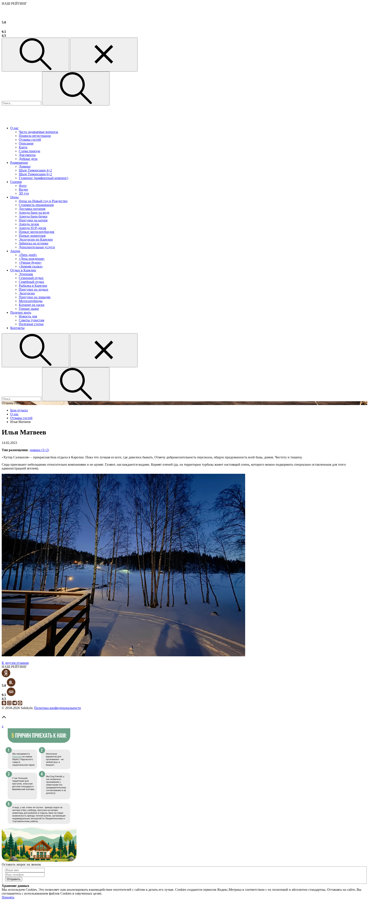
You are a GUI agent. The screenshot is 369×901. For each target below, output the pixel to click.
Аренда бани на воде (34, 212)
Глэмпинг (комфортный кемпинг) (43, 178)
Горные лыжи (29, 308)
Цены (14, 197)
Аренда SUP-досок (32, 228)
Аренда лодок (29, 224)
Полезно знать (20, 312)
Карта (23, 147)
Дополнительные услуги (37, 247)
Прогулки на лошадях (35, 297)
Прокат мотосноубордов (36, 232)
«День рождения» (32, 258)
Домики (25, 166)
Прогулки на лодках (33, 289)
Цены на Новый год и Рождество (43, 201)
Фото (22, 185)
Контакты (17, 328)
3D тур (24, 193)
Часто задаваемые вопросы (38, 132)
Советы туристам (31, 320)
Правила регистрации (35, 135)
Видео (23, 189)
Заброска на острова (33, 243)
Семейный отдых (31, 282)
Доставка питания (32, 209)
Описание (26, 143)
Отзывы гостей (30, 139)
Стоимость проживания (36, 205)
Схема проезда (29, 151)
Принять (8, 897)
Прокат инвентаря (32, 235)
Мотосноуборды (30, 301)
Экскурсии (27, 293)
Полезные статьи (31, 324)
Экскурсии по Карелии (36, 239)
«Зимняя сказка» (31, 266)
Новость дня (28, 316)
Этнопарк (26, 274)
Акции (15, 251)
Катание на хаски (31, 305)
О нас (14, 128)
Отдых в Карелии (23, 270)
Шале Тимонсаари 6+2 (35, 174)
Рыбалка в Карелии (33, 285)
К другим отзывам (15, 663)
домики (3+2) (39, 450)
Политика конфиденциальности (57, 708)
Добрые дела (28, 159)
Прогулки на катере (33, 220)
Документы (27, 155)
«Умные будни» (30, 262)
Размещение (19, 162)
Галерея (16, 182)
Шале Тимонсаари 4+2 (35, 170)
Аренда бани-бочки (33, 216)
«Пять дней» (28, 255)
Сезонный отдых (31, 278)
